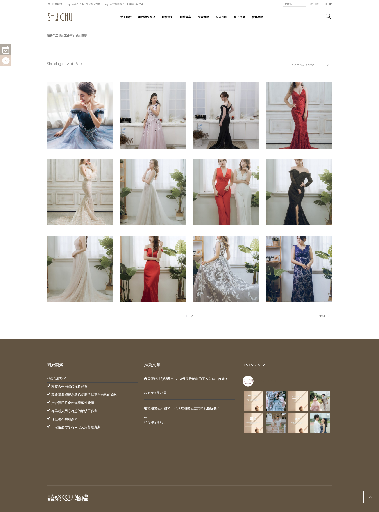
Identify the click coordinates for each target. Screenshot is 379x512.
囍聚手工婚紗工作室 (60, 35)
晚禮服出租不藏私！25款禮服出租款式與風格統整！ (182, 408)
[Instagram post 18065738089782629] (298, 423)
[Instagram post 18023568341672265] (254, 401)
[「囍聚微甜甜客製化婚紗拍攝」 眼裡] (320, 423)
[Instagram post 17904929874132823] (298, 401)
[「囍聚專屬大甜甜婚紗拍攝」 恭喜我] (276, 423)
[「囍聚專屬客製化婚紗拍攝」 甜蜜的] (276, 401)
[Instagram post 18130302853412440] (254, 423)
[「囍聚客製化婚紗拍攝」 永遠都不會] (320, 401)
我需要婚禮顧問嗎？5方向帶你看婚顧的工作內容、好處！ (186, 379)
